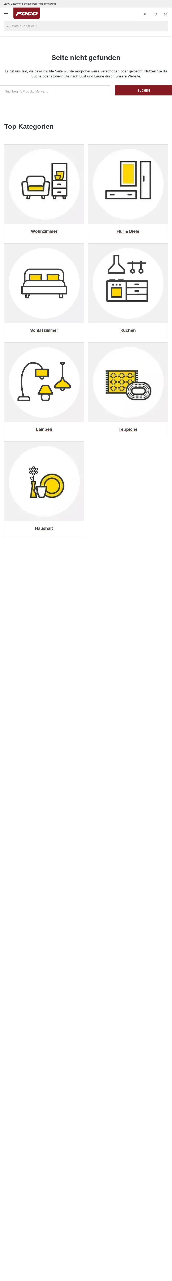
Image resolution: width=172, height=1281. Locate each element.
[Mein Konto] (145, 13)
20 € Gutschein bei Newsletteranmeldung (30, 3)
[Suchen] (8, 26)
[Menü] (6, 13)
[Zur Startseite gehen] (26, 13)
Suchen (143, 90)
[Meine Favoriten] (155, 13)
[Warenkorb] (165, 13)
